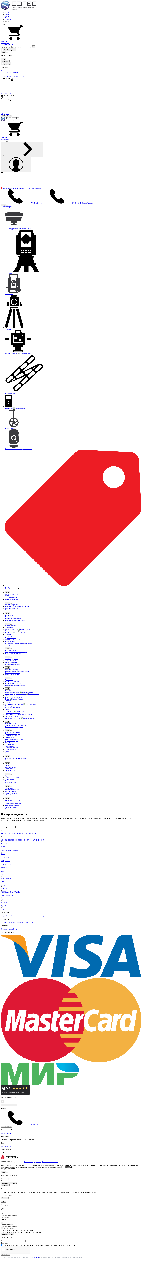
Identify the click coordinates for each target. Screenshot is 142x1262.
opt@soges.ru (5, 114)
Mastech (3, 878)
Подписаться (5, 1254)
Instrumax (4, 868)
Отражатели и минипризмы (14, 776)
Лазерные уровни (10, 650)
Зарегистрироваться (7, 1234)
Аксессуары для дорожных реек (15, 758)
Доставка (9, 922)
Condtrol (7, 850)
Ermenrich (7, 857)
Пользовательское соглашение (50, 1162)
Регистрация (5, 61)
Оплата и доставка (14, 188)
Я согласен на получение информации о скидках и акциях (22, 1232)
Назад (3, 52)
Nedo (2, 881)
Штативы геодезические (13, 800)
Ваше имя (4, 1241)
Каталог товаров (6, 207)
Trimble (12, 895)
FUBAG (7, 861)
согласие (36, 1257)
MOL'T (8, 878)
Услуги (43, 916)
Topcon (7, 895)
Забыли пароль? (6, 1183)
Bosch (6, 847)
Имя (2, 1208)
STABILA (17, 892)
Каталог (8, 916)
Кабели (7, 765)
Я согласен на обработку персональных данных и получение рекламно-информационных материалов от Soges (39, 1245)
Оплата (3, 922)
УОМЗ (3, 909)
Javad (2, 871)
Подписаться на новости (9, 1105)
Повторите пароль (7, 1224)
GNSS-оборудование (11, 594)
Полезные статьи (17, 916)
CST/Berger (14, 850)
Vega (2, 899)
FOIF (2, 861)
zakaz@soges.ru (6, 93)
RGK (2, 888)
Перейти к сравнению (8, 71)
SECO (3, 892)
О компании (39, 188)
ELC (2, 857)
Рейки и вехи (9, 788)
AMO (6, 843)
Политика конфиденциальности (32, 1162)
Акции (5, 188)
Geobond (3, 864)
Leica (2, 874)
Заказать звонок (6, 115)
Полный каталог (10, 589)
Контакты (31, 188)
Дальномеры (9, 615)
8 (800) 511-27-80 (18, 72)
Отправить (5, 1197)
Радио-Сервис (5, 906)
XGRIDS (4, 902)
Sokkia (7, 892)
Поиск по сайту (6, 47)
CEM (2, 850)
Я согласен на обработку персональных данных (19, 1230)
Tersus (3, 895)
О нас (15, 929)
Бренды (10, 929)
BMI (2, 847)
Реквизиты (29, 922)
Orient (3, 885)
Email (2, 1179)
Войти (3, 59)
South (11, 892)
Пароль (3, 1181)
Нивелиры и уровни (11, 605)
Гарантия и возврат (18, 922)
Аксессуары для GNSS (12, 732)
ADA (2, 843)
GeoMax (9, 864)
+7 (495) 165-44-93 (7, 72)
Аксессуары (9, 690)
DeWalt (3, 854)
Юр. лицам (24, 188)
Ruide (6, 888)
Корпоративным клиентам (31, 916)
